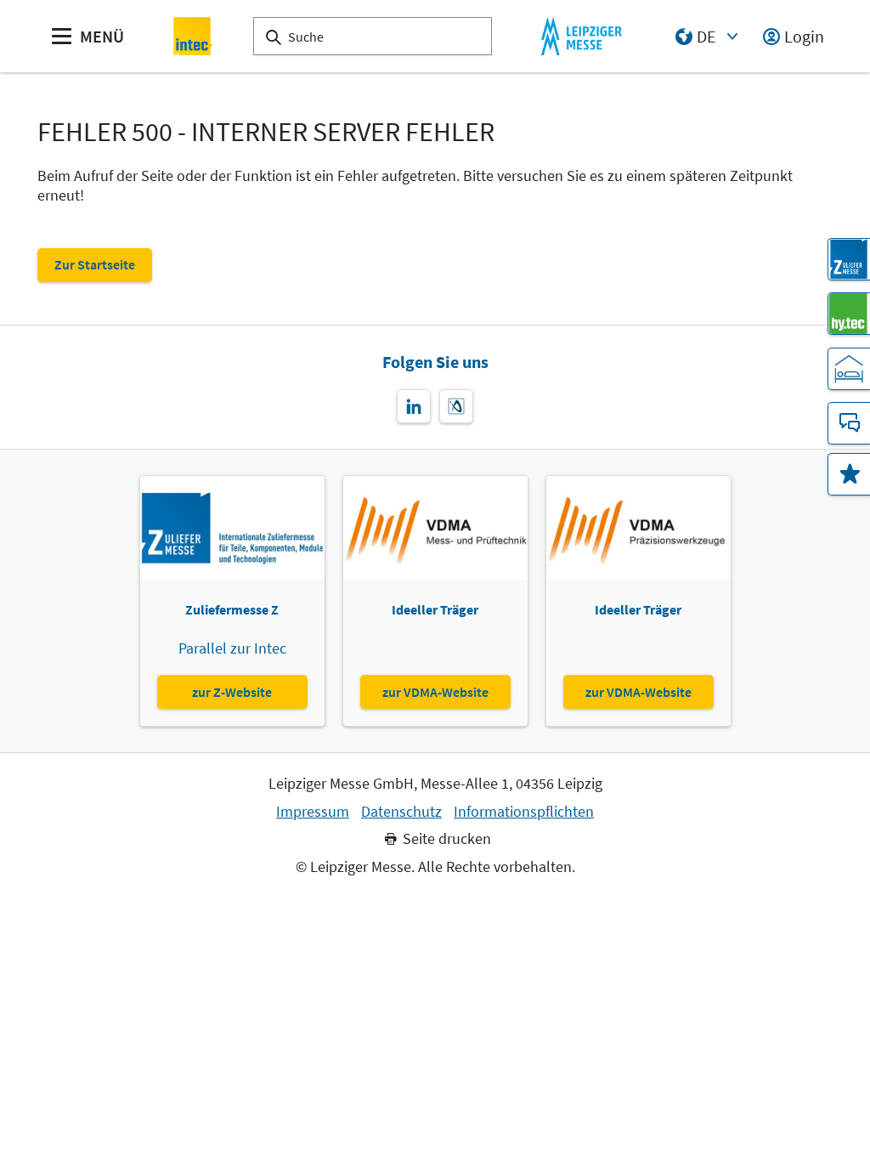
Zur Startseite (94, 264)
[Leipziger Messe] (581, 36)
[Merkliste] (849, 474)
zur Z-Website (232, 691)
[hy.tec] (849, 313)
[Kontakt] (849, 423)
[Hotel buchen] (849, 369)
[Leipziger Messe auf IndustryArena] (456, 406)
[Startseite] (193, 36)
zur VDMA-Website (435, 691)
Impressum (312, 811)
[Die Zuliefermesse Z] (849, 259)
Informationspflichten (524, 811)
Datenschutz (401, 811)
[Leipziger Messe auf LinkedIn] (414, 406)
